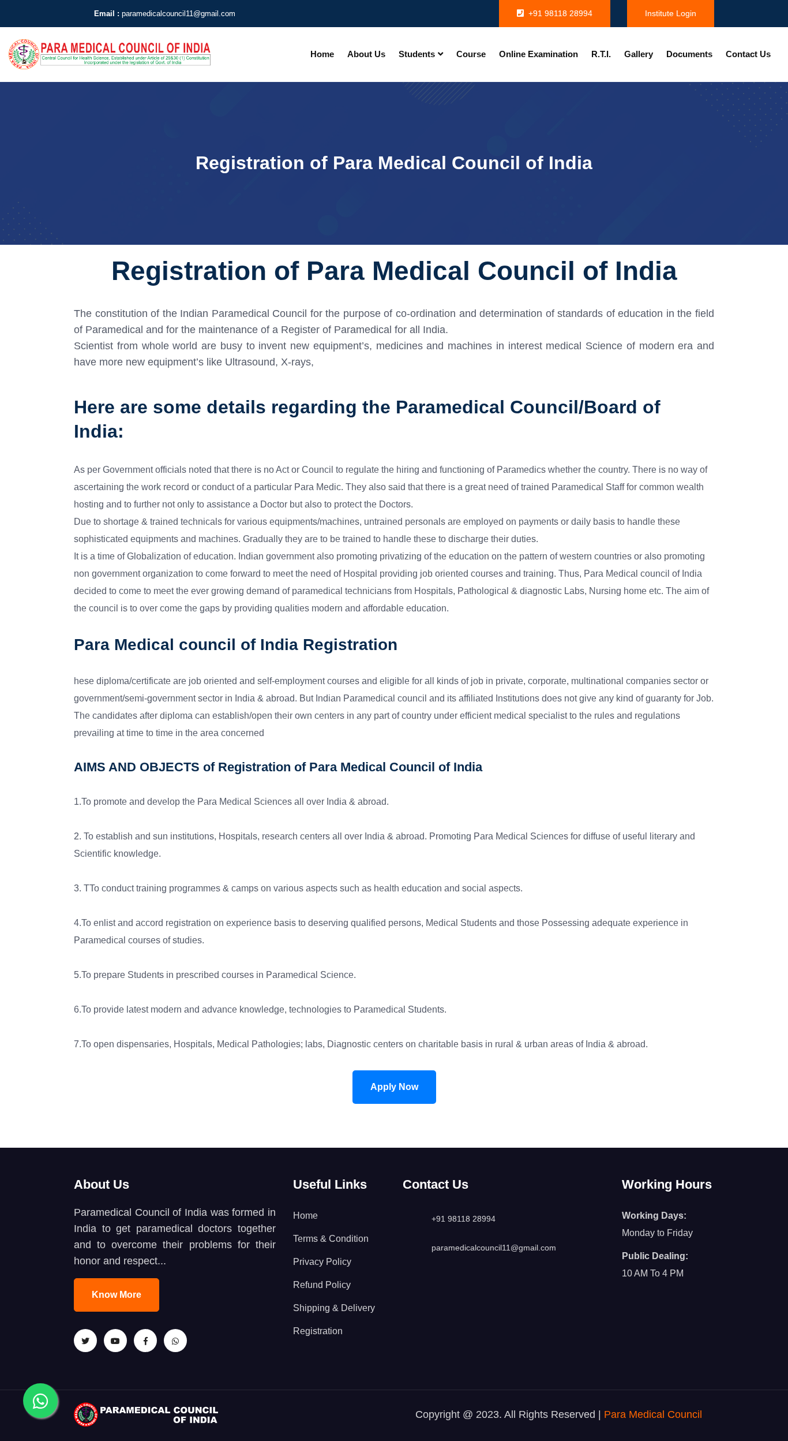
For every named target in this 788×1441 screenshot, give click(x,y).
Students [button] (417, 54)
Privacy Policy (322, 1262)
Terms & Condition (331, 1239)
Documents (689, 54)
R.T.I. (601, 54)
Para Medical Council (653, 1414)
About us (366, 54)
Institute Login (670, 13)
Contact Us (748, 54)
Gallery (638, 54)
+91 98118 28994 (560, 13)
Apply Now (394, 1087)
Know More (116, 1295)
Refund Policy (322, 1285)
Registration (318, 1331)
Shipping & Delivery (334, 1308)
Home (322, 54)
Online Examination (538, 54)
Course (471, 54)
